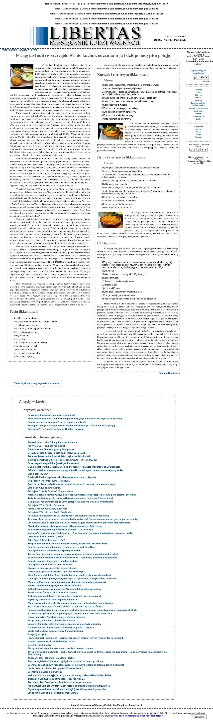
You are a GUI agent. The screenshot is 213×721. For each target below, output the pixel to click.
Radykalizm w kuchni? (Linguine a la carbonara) (52, 442)
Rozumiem (199, 717)
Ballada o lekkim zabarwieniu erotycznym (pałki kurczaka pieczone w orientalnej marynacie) (75, 470)
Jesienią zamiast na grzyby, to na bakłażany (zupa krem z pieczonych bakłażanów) (70, 498)
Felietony (198, 100)
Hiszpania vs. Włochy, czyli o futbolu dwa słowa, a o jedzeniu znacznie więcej (68, 543)
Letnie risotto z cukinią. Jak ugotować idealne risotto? (56, 668)
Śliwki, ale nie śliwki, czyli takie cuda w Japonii (52, 592)
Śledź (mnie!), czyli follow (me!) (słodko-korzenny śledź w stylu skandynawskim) (69, 575)
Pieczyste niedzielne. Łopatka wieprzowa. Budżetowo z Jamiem (60, 648)
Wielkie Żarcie (9, 50)
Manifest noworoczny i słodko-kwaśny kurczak (52, 641)
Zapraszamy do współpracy (198, 71)
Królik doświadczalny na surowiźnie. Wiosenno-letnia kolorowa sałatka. (65, 589)
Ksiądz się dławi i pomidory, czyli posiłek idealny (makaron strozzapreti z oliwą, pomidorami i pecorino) (82, 495)
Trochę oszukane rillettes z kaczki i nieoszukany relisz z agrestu (61, 627)
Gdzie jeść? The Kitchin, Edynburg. (46, 505)
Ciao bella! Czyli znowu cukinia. (44, 488)
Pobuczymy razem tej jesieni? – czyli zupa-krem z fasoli (57, 422)
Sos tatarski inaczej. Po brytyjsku (45, 672)
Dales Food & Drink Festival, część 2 (46, 536)
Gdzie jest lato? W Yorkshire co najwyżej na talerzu (54, 550)
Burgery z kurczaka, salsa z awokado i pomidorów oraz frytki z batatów (64, 624)
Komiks (199, 119)
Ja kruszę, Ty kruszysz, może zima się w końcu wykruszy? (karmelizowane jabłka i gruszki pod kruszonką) (83, 519)
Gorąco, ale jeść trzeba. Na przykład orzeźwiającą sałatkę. (57, 453)
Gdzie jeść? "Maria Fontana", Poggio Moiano (51, 491)
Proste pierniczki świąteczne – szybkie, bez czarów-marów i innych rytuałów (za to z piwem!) (75, 638)
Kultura (198, 92)
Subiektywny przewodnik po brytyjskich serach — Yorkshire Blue (61, 547)
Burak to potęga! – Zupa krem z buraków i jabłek (53, 561)
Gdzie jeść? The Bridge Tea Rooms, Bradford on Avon (56, 429)
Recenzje (198, 114)
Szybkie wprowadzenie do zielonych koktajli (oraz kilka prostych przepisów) (67, 689)
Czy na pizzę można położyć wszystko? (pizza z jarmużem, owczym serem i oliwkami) (72, 578)
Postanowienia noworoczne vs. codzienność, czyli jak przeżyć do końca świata (68, 515)
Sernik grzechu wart (38, 474)
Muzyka (198, 95)
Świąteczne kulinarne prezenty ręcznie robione (52, 568)
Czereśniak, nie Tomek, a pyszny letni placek (51, 449)
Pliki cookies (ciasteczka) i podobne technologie (138, 716)
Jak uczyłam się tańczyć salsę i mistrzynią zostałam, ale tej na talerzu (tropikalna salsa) (73, 554)
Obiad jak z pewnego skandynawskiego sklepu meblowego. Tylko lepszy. (65, 526)
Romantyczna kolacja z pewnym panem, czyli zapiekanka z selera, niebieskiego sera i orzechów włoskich (82, 610)
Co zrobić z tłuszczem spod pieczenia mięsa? (51, 415)
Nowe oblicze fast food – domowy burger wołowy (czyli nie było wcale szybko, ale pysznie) (75, 418)
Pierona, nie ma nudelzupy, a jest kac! (47, 508)
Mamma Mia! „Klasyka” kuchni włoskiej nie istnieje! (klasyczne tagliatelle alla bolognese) (74, 467)
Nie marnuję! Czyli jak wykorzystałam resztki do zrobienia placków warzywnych (69, 686)
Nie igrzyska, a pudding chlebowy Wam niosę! (51, 620)
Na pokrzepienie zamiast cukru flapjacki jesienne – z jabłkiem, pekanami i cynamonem (72, 557)
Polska (198, 134)
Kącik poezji (198, 111)
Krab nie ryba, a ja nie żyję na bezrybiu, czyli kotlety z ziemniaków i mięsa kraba (69, 675)
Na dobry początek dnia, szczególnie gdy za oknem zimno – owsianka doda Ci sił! (70, 613)
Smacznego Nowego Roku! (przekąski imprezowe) (53, 463)
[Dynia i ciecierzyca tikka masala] (111, 220)
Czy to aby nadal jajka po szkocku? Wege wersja (53, 693)
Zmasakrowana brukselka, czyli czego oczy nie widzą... (56, 679)
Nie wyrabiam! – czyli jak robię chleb (47, 446)
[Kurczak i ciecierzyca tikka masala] (111, 131)
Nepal (198, 132)
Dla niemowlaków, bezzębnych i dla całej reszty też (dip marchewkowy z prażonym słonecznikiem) (79, 522)
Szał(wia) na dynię (37, 634)
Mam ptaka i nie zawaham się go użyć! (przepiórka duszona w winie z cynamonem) (70, 502)
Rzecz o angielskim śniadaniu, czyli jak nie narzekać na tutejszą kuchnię (65, 661)
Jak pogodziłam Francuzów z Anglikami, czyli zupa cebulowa (59, 682)
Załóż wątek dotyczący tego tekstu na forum (36, 383)
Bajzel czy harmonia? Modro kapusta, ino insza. (52, 599)
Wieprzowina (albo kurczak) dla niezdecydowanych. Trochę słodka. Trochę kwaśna (70, 603)
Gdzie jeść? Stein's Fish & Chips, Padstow (50, 564)
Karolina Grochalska (169, 373)
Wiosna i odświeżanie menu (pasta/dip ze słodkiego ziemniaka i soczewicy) (67, 582)
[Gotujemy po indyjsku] (22, 76)
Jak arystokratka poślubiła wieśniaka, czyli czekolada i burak (59, 456)
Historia (198, 98)
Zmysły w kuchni (28, 50)
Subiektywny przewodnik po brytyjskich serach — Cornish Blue (60, 529)
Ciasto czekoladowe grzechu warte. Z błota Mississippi (56, 631)
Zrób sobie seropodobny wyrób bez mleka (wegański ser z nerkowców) (64, 596)
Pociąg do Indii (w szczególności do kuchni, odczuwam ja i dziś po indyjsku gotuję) (71, 425)
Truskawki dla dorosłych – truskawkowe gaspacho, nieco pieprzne (62, 477)
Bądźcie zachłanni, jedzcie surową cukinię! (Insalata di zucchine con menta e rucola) (71, 484)
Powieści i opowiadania (198, 108)
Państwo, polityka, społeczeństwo (198, 104)
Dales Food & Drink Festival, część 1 (46, 540)
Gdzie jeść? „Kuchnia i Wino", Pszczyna (49, 481)
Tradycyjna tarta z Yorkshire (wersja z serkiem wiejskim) (56, 617)
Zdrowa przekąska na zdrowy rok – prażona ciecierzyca (56, 571)
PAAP (206, 81)
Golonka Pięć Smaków (39, 645)
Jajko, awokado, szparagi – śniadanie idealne (51, 658)
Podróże (198, 90)
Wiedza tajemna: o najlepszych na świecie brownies (54, 585)
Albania (198, 129)
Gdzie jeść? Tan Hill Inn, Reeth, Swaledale (49, 512)
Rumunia (198, 137)
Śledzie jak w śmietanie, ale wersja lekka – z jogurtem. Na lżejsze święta (65, 606)
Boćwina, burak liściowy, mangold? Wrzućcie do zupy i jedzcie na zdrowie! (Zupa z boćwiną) (76, 665)
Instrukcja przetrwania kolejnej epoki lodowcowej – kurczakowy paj (62, 460)
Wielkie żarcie (198, 116)
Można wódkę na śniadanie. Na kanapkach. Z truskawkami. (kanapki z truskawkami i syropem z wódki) (80, 533)
